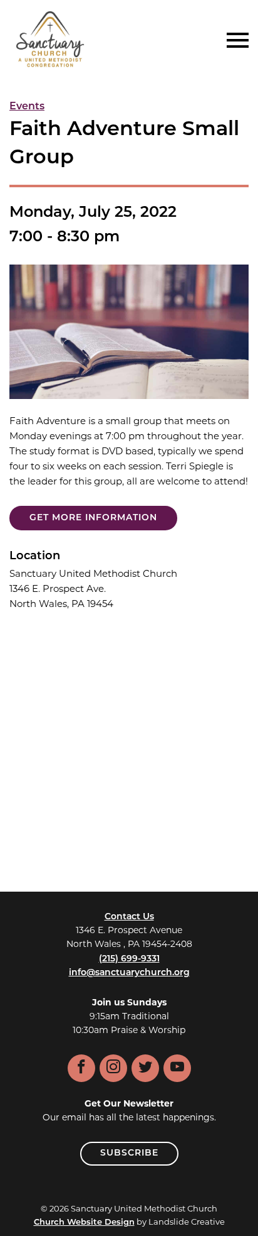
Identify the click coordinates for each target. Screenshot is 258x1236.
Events (26, 107)
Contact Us (129, 917)
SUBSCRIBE (129, 1153)
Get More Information (93, 518)
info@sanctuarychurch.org (129, 973)
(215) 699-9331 (129, 959)
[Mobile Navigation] (235, 40)
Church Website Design (84, 1222)
